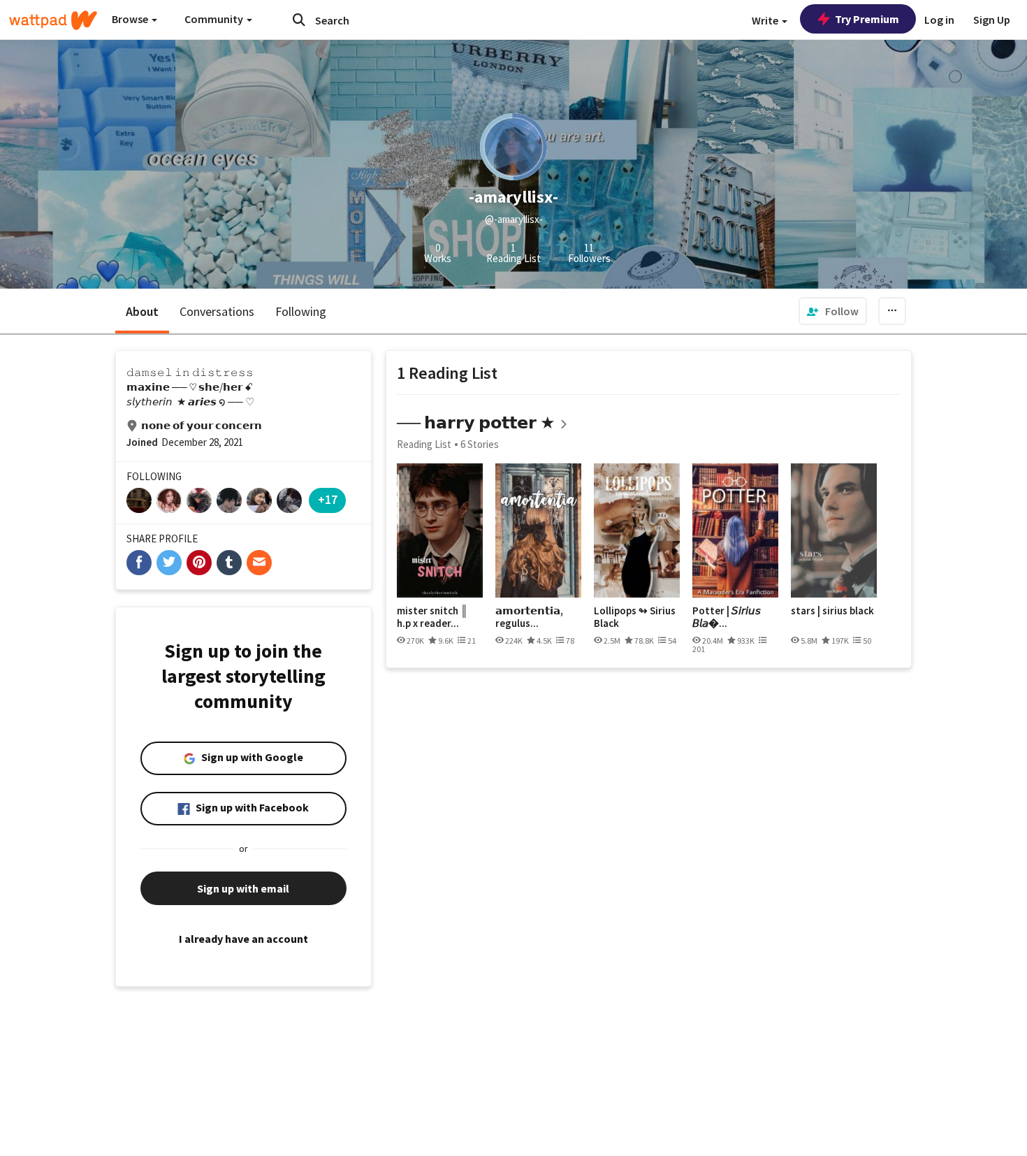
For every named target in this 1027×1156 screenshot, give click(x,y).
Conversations (217, 311)
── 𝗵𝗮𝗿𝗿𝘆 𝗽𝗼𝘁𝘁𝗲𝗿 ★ (476, 422)
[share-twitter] (169, 562)
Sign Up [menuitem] (991, 20)
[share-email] (259, 562)
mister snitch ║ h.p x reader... (432, 617)
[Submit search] (299, 19)
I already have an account (243, 939)
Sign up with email (243, 888)
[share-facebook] (139, 562)
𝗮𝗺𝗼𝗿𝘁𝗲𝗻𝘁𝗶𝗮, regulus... (529, 617)
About (142, 311)
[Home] (53, 20)
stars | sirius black (832, 611)
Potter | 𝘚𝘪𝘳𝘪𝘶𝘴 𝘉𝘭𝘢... (726, 617)
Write (766, 20)
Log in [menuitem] (939, 20)
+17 (327, 499)
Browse (131, 19)
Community (214, 19)
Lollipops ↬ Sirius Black (635, 617)
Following (300, 311)
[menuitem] (833, 311)
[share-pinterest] (199, 562)
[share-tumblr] (229, 562)
